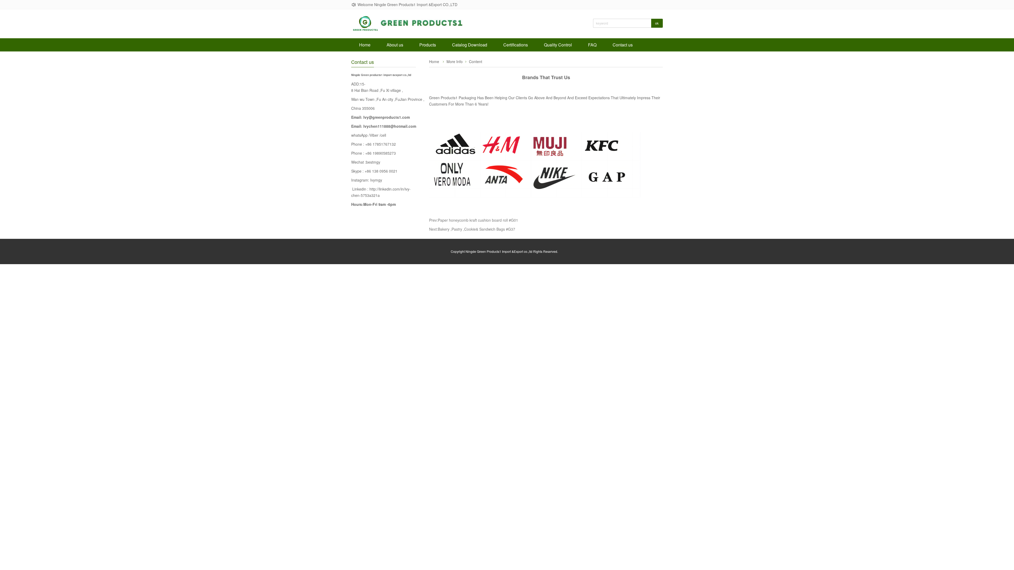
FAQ (592, 45)
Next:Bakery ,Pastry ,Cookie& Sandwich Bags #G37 (472, 229)
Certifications (515, 45)
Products (427, 45)
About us (395, 45)
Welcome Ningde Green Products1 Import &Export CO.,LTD (407, 4)
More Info (455, 61)
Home (364, 45)
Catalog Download (469, 45)
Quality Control (558, 45)
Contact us (623, 45)
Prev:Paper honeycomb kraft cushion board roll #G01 (473, 220)
